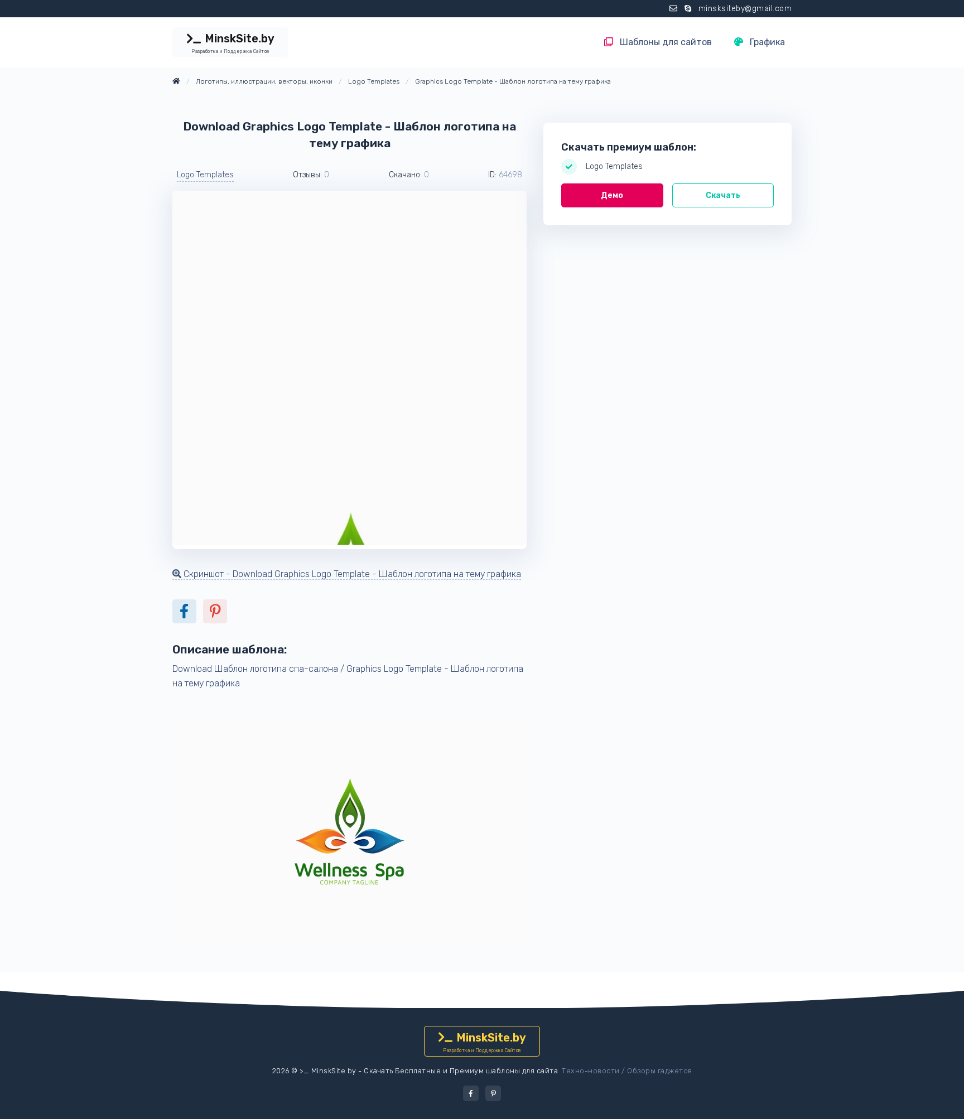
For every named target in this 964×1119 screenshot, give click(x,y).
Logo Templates (205, 175)
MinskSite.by (232, 43)
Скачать (723, 195)
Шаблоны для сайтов (665, 42)
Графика (766, 42)
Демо (612, 195)
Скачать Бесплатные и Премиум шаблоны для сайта (461, 1071)
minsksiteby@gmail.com (745, 8)
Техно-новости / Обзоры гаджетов (627, 1071)
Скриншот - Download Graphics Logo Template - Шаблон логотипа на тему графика (351, 574)
